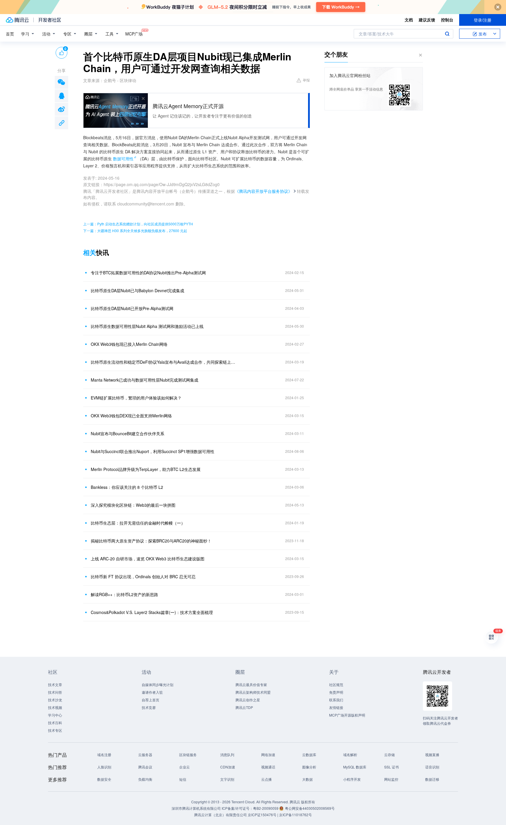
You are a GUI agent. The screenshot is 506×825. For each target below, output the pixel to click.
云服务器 (145, 754)
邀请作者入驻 (152, 692)
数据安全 (104, 779)
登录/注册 (482, 20)
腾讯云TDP (244, 707)
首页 (10, 34)
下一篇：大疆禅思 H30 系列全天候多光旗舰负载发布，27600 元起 (135, 230)
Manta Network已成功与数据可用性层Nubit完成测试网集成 (144, 380)
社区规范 (336, 684)
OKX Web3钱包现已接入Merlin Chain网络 (129, 344)
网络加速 (268, 754)
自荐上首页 (150, 699)
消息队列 (227, 754)
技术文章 (55, 684)
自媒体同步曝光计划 (157, 684)
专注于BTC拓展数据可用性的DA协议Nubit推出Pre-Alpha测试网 (148, 272)
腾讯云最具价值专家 (251, 684)
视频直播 (432, 754)
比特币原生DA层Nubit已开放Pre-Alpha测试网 (132, 308)
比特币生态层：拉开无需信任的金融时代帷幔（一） (138, 523)
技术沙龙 (55, 699)
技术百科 (55, 722)
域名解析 (350, 754)
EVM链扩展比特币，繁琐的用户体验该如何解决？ (136, 398)
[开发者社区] (49, 20)
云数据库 (309, 754)
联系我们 (336, 699)
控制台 (447, 20)
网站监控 (391, 779)
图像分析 (309, 766)
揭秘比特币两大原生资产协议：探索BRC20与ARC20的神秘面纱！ (151, 541)
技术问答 (55, 692)
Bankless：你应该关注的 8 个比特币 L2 (127, 487)
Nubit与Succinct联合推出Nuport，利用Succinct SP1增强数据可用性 (152, 451)
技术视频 (55, 707)
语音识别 (432, 766)
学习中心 (55, 714)
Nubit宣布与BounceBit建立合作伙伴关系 (127, 433)
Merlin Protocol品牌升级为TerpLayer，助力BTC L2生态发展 (146, 469)
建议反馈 (427, 20)
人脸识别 (104, 766)
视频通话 (268, 766)
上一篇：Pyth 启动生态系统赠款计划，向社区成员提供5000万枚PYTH (138, 223)
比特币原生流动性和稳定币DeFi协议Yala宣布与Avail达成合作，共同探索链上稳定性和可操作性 (164, 362)
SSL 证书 (391, 766)
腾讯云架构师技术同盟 (253, 692)
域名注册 (104, 754)
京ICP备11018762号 (295, 814)
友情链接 (336, 707)
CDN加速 (227, 766)
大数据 (307, 779)
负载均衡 (145, 779)
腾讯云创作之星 (247, 699)
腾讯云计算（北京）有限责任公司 (220, 814)
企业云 (184, 766)
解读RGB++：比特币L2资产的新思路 (124, 594)
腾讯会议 (145, 766)
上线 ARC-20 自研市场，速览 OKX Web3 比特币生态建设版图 (147, 559)
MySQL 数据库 (354, 766)
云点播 (266, 779)
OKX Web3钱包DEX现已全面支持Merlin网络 (131, 416)
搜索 (447, 33)
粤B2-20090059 (266, 808)
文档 (409, 20)
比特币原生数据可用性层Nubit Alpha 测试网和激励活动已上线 (147, 326)
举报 (306, 79)
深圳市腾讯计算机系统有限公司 (196, 808)
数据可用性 (123, 158)
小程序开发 (352, 779)
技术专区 (55, 730)
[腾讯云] (17, 20)
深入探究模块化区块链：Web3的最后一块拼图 (133, 505)
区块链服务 (188, 754)
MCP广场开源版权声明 (347, 714)
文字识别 (227, 779)
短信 (182, 779)
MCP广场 (134, 34)
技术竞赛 (149, 707)
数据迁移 (432, 779)
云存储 (389, 754)
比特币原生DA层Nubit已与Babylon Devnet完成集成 (137, 290)
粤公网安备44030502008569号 (310, 808)
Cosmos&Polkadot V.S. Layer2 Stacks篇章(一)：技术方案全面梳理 (152, 612)
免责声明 (336, 692)
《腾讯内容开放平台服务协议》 (263, 191)
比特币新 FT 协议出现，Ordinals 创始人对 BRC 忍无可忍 (143, 576)
